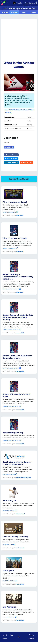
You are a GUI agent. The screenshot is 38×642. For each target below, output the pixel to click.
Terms (5, 639)
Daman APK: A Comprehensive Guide (17, 395)
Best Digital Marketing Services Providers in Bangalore (17, 463)
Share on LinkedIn (12, 162)
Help (11, 635)
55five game (8, 570)
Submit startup (30, 3)
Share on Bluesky (12, 158)
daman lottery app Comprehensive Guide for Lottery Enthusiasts (18, 276)
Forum (33, 12)
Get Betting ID (9, 500)
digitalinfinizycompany (23, 477)
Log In (19, 3)
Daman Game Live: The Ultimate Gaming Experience (17, 356)
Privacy (31, 635)
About (5, 635)
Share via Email (27, 162)
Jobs (23, 12)
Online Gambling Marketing (15, 536)
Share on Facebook (12, 155)
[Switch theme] (14, 2)
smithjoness (20, 548)
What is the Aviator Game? (19, 65)
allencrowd (19, 215)
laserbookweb (20, 514)
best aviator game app (13, 432)
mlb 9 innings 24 (10, 607)
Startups (14, 12)
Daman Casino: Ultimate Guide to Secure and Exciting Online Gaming (18, 317)
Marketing (8, 147)
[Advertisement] (19, 41)
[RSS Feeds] (18, 636)
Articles (5, 12)
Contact (31, 639)
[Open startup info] (13, 194)
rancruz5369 (20, 333)
